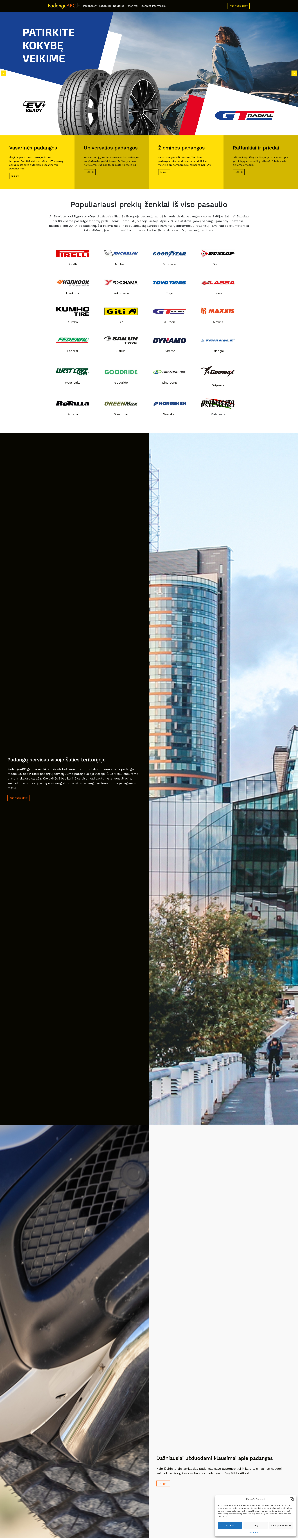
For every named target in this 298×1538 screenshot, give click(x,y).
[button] (291, 1499)
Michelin (121, 264)
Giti (121, 322)
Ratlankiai (105, 5)
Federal (72, 351)
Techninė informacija (153, 5)
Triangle (218, 351)
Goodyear (169, 264)
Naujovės (118, 5)
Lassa (218, 293)
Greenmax (121, 414)
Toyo (169, 293)
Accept (230, 1525)
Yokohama (121, 293)
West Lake (72, 382)
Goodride (121, 382)
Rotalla (72, 414)
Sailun (121, 351)
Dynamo (169, 351)
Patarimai (132, 5)
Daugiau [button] (163, 1483)
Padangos (89, 5)
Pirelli (73, 264)
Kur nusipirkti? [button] (239, 5)
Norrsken (169, 414)
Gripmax (218, 385)
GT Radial (170, 322)
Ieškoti (15, 175)
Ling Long (169, 382)
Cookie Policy (254, 1532)
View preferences (281, 1525)
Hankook (72, 293)
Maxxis (218, 322)
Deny (256, 1525)
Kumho (72, 322)
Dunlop (218, 264)
